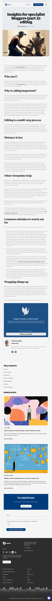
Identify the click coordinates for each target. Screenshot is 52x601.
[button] (45, 4)
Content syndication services (9, 571)
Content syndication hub (8, 580)
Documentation (30, 582)
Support (28, 580)
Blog (28, 577)
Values (28, 571)
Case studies (5, 574)
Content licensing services (8, 569)
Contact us (28, 4)
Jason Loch (22, 26)
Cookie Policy (34, 598)
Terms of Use (40, 598)
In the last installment (20, 67)
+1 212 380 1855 (27, 547)
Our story (29, 569)
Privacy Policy (28, 598)
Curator (4, 577)
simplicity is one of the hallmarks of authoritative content (31, 261)
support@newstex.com (28, 550)
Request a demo (38, 4)
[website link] (16, 352)
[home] (8, 4)
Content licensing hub (7, 582)
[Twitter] (12, 352)
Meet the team (30, 574)
